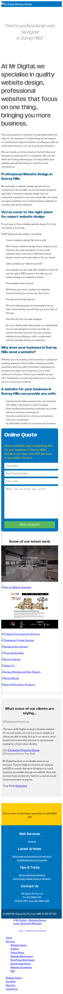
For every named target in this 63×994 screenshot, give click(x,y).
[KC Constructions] (29, 581)
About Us (10, 985)
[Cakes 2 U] (8, 665)
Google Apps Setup (20, 963)
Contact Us (11, 989)
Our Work (10, 981)
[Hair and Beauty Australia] (16, 587)
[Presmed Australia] (12, 653)
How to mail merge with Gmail (32, 875)
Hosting (14, 949)
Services (32, 841)
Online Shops (17, 952)
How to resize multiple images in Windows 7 (32, 878)
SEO (12, 971)
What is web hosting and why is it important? (32, 856)
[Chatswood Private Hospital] (17, 640)
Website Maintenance (21, 956)
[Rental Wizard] (10, 678)
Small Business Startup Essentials (32, 860)
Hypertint (21, 786)
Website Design (18, 945)
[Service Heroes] (11, 659)
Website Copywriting (21, 967)
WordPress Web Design (22, 960)
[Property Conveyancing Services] (20, 634)
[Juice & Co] (29, 627)
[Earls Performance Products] (18, 684)
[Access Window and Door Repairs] (21, 672)
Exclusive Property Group (23, 750)
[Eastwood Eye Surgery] (14, 646)
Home (9, 937)
